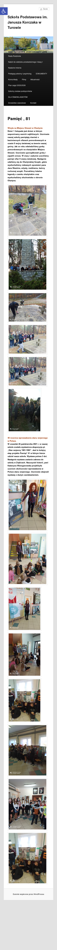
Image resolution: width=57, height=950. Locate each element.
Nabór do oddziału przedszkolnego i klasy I (25, 62)
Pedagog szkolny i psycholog (19, 73)
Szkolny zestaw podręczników (20, 91)
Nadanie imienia (14, 67)
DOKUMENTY (41, 73)
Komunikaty (13, 79)
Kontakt (33, 103)
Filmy (24, 79)
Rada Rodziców (14, 56)
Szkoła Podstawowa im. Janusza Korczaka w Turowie (28, 22)
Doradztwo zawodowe (17, 103)
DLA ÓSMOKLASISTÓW (17, 97)
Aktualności (35, 79)
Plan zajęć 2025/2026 (17, 85)
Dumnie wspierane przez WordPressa (28, 894)
